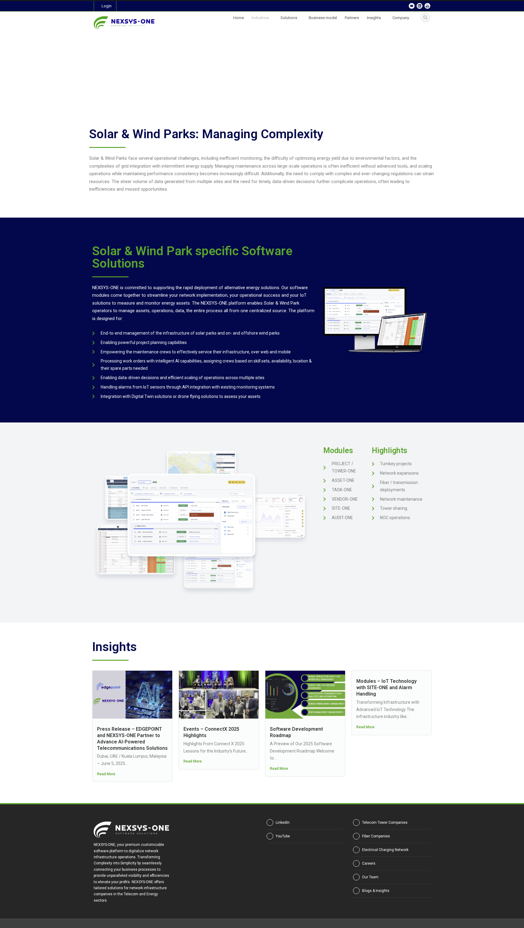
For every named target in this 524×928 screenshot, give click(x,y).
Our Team (370, 877)
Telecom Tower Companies (385, 822)
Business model (323, 17)
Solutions (288, 17)
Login (107, 6)
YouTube (283, 836)
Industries (260, 17)
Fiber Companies (376, 836)
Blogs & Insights (375, 891)
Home (238, 17)
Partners (352, 17)
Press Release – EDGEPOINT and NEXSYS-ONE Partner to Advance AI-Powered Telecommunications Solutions (132, 738)
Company (400, 17)
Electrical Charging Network (385, 850)
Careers (368, 863)
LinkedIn (283, 822)
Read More (106, 774)
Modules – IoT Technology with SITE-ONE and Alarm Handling (386, 687)
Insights (374, 17)
